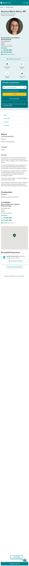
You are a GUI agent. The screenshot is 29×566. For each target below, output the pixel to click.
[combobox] (14, 87)
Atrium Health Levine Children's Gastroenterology (10, 38)
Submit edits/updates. (19, 276)
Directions (4, 48)
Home (1, 7)
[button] (14, 235)
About (5, 115)
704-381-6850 (7, 50)
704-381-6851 (7, 52)
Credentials (7, 118)
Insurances (6, 125)
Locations (6, 122)
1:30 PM (14, 94)
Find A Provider (9, 7)
